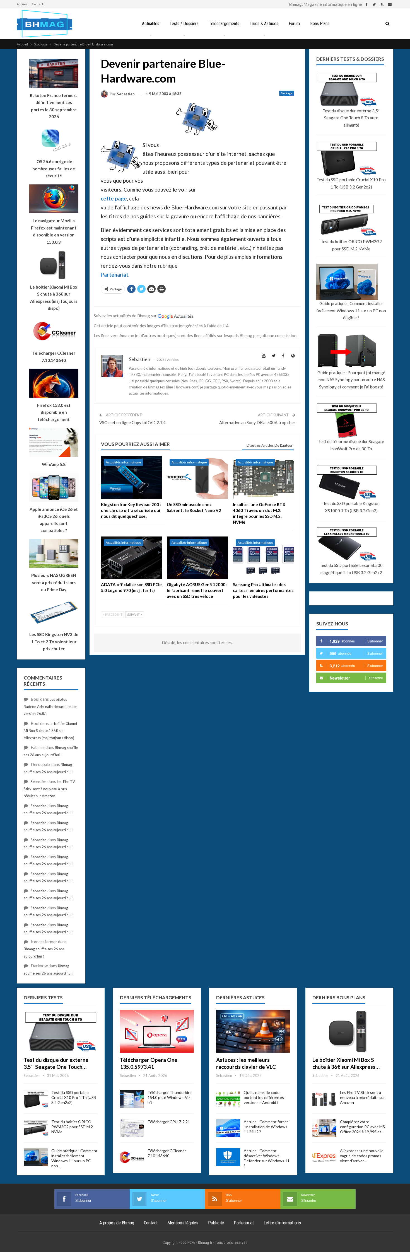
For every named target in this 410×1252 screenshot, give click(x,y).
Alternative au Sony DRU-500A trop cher (257, 422)
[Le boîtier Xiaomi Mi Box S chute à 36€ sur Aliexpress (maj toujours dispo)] (349, 1031)
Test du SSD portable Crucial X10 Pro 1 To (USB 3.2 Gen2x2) (351, 183)
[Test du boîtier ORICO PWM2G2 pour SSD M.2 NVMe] (36, 1128)
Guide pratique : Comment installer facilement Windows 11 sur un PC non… (74, 1158)
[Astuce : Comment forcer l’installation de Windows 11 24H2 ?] (228, 1128)
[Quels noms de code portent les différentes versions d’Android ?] (228, 1099)
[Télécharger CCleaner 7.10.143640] (132, 1157)
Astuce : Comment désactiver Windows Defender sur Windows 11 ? (267, 1158)
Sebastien (39, 781)
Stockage (286, 93)
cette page (114, 198)
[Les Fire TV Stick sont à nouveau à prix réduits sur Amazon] (324, 1099)
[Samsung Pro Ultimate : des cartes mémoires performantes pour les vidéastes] (263, 557)
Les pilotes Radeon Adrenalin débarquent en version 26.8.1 (51, 706)
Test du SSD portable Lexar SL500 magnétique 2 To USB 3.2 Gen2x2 (351, 569)
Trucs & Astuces (264, 23)
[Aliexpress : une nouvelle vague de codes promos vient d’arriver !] (324, 1157)
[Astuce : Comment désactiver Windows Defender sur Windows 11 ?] (228, 1157)
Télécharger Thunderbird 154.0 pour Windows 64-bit (170, 1097)
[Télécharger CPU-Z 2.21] (132, 1128)
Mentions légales (182, 1223)
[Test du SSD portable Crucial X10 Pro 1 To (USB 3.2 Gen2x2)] (36, 1099)
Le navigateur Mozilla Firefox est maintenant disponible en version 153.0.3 (53, 231)
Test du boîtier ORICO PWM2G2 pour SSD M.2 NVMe (351, 245)
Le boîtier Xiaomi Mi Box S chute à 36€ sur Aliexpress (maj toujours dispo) (53, 297)
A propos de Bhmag (116, 1223)
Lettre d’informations (282, 1223)
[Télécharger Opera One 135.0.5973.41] (157, 1031)
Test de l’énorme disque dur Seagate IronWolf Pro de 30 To (351, 445)
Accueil (22, 4)
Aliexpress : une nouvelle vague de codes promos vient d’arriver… (362, 1155)
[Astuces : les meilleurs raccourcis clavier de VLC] (253, 1031)
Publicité (216, 1223)
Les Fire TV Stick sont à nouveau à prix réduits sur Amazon (49, 788)
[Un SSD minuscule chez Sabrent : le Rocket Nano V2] (197, 477)
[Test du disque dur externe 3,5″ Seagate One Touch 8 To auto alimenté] (61, 1031)
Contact (37, 4)
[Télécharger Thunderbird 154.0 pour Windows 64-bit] (132, 1099)
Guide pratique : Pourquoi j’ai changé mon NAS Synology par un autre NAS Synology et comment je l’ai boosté (351, 379)
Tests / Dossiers (184, 23)
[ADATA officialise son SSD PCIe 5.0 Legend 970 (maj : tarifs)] (131, 557)
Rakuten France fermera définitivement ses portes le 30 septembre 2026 (54, 106)
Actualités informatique (123, 462)
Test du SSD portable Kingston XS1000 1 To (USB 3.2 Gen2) (351, 507)
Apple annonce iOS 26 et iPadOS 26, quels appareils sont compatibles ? (54, 520)
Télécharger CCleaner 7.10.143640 (167, 1153)
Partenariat (114, 274)
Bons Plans (319, 23)
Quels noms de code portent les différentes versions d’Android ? (264, 1097)
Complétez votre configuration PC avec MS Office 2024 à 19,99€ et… (362, 1126)
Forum (294, 23)
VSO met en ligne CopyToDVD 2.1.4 (132, 422)
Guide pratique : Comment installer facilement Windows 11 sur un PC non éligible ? (351, 310)
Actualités (150, 23)
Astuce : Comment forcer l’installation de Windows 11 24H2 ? (266, 1126)
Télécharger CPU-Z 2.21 (169, 1121)
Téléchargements (224, 23)
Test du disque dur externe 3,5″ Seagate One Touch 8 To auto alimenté (351, 117)
